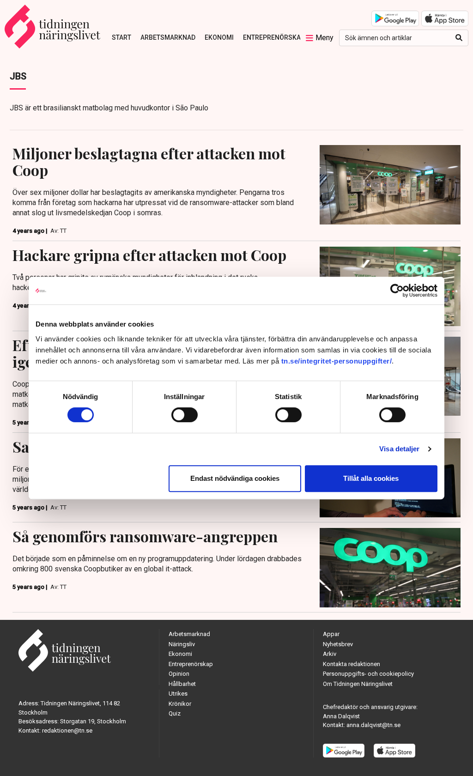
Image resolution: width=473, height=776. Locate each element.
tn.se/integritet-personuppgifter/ (336, 361)
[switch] (184, 414)
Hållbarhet (182, 683)
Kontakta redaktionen (351, 664)
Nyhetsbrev (338, 644)
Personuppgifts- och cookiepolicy (368, 673)
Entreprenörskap (274, 37)
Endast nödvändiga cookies (234, 478)
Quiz (175, 713)
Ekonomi (219, 37)
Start (121, 37)
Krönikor (180, 703)
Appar (331, 633)
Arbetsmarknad (167, 37)
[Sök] (459, 38)
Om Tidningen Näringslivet (358, 683)
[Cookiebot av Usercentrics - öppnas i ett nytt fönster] (397, 290)
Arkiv (329, 653)
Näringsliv (182, 644)
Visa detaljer (399, 449)
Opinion (179, 673)
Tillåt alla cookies (371, 478)
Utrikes (178, 693)
